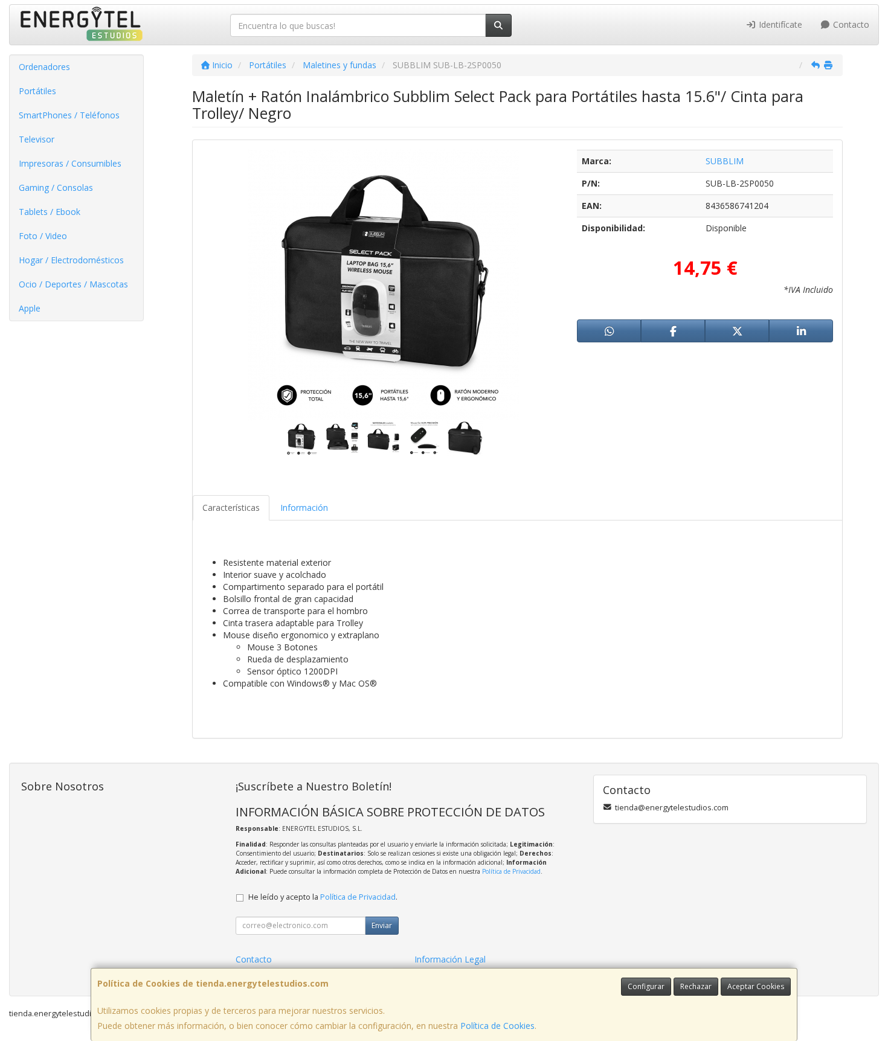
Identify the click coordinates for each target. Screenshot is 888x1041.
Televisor (36, 139)
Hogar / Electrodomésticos (71, 260)
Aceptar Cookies (755, 986)
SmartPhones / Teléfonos (69, 115)
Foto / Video (43, 236)
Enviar (382, 925)
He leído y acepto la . (322, 897)
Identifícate (779, 24)
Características (231, 507)
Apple (29, 308)
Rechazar (696, 986)
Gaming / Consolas (56, 187)
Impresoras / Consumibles (70, 163)
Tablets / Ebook (49, 211)
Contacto (850, 24)
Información (304, 507)
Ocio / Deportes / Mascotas (73, 284)
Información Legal (450, 959)
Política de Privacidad (511, 871)
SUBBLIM (725, 161)
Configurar (646, 986)
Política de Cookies (497, 1025)
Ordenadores (44, 66)
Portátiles (37, 91)
